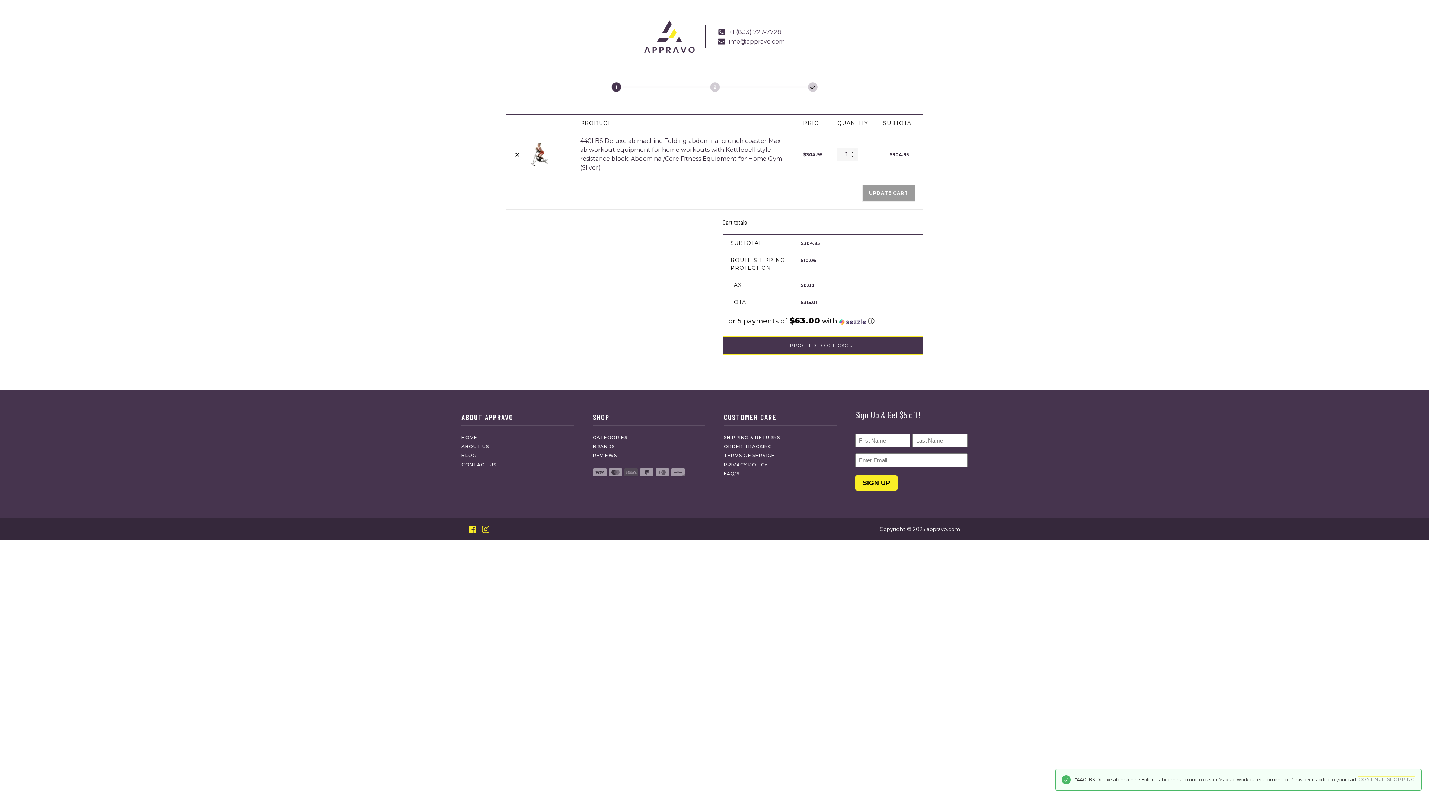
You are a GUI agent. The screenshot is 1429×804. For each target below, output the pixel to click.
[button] (822, 321)
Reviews (605, 455)
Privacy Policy (746, 465)
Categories (610, 437)
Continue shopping (1386, 779)
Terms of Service (749, 455)
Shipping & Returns (752, 437)
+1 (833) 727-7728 (755, 32)
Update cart (888, 193)
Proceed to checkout (823, 345)
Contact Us (478, 465)
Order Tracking (748, 446)
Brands (604, 446)
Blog (469, 455)
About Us (475, 446)
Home (469, 437)
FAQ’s (731, 473)
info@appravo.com (757, 41)
